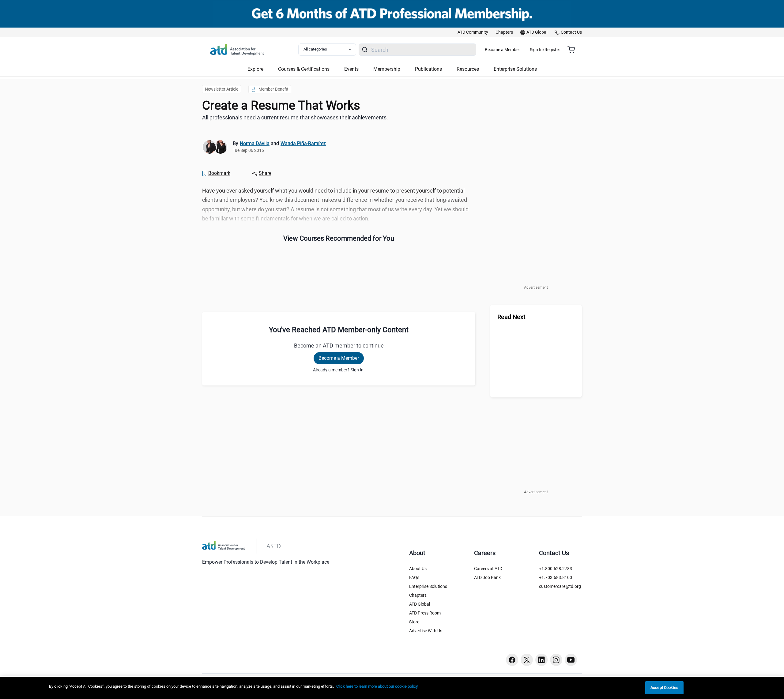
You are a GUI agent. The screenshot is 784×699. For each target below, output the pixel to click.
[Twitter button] (527, 660)
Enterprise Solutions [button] (515, 69)
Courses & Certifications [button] (304, 69)
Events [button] (351, 69)
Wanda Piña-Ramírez (303, 143)
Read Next (511, 317)
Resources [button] (468, 69)
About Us (418, 568)
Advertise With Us (425, 630)
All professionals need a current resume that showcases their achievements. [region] (295, 117)
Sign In (357, 369)
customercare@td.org (560, 586)
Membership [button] (386, 69)
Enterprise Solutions (428, 586)
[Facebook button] (512, 660)
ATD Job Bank (487, 577)
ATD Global (419, 604)
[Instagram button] (556, 660)
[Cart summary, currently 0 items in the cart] (573, 49)
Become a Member (502, 49)
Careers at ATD (488, 568)
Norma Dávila (255, 143)
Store (414, 621)
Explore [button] (255, 69)
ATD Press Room (425, 613)
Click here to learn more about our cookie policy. (377, 686)
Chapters (418, 595)
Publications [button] (428, 69)
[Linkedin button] (541, 660)
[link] (473, 32)
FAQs (414, 577)
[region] (392, 688)
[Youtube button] (571, 660)
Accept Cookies (664, 687)
